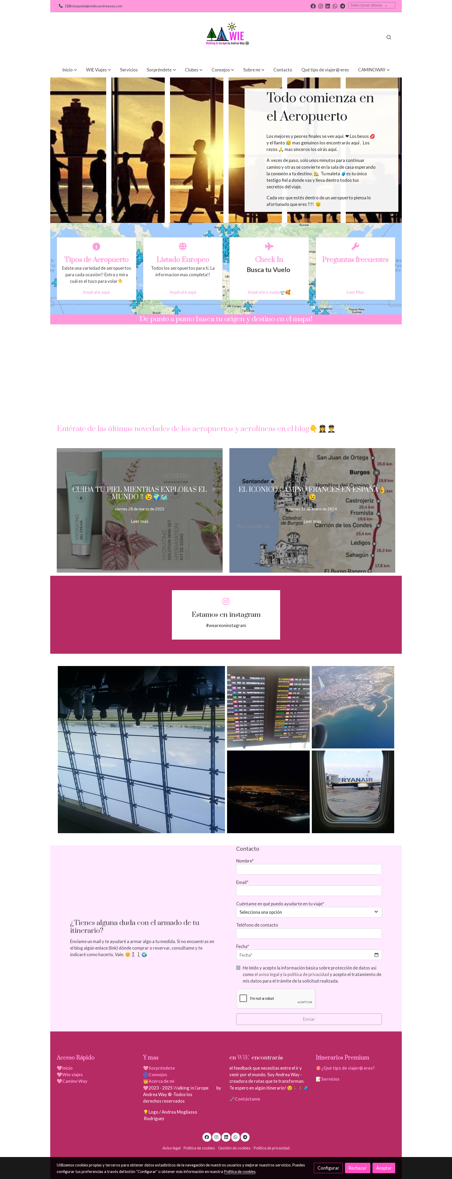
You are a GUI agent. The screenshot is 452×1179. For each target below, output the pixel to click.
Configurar (328, 1168)
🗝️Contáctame (244, 1099)
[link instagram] (320, 5)
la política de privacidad (306, 974)
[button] (69, 69)
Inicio (67, 1068)
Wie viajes (73, 1074)
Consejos (158, 1074)
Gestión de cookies (234, 1148)
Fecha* (242, 946)
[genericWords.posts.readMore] (140, 509)
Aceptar (384, 1168)
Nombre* (245, 861)
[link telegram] (342, 5)
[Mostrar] (141, 749)
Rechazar (357, 1168)
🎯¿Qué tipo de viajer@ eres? (345, 1068)
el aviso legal (267, 974)
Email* (242, 882)
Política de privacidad (271, 1148)
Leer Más (355, 292)
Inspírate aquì (96, 292)
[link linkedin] (327, 5)
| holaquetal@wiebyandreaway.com (93, 6)
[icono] (96, 246)
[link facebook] (313, 5)
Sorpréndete (162, 1068)
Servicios (330, 1079)
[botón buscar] (388, 37)
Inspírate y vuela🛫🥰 (269, 292)
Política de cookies (199, 1148)
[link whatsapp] (335, 5)
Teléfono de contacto (257, 925)
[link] (226, 37)
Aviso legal (171, 1148)
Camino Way (74, 1081)
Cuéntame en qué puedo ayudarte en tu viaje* (280, 903)
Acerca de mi (161, 1081)
